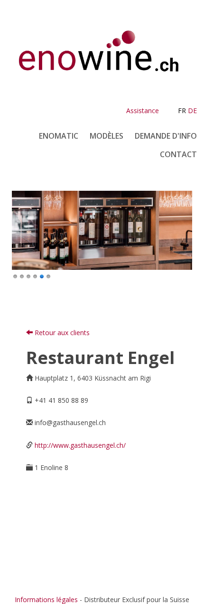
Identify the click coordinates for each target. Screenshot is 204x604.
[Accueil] (102, 60)
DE (192, 110)
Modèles (106, 136)
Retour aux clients (61, 332)
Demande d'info (166, 136)
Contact (178, 154)
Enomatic (58, 136)
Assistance (142, 110)
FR (182, 110)
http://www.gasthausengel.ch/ (80, 445)
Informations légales (46, 599)
